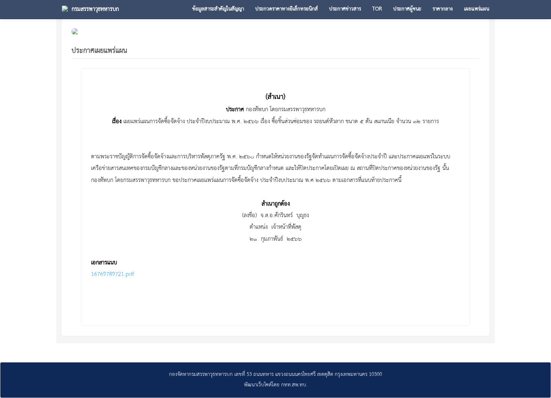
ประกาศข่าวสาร (345, 9)
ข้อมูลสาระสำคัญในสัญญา (218, 9)
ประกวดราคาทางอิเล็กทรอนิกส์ (286, 9)
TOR (377, 9)
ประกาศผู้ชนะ (407, 9)
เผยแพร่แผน (476, 9)
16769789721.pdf (112, 274)
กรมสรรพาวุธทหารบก (95, 9)
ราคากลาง (443, 9)
